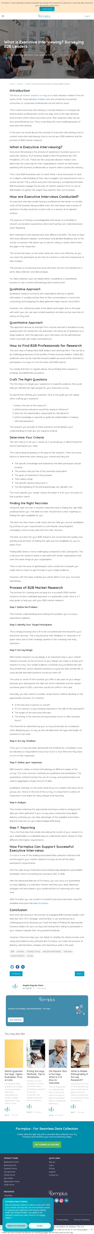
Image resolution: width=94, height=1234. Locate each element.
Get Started (15, 1020)
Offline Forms (9, 1175)
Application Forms (11, 1162)
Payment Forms (10, 1168)
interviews (68, 951)
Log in (87, 16)
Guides (20, 84)
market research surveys (35, 95)
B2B (12, 951)
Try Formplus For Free (47, 1144)
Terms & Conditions (82, 1220)
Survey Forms (9, 1172)
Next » (79, 974)
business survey (33, 951)
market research (17, 956)
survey (30, 956)
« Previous (16, 974)
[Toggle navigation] (3, 16)
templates (43, 903)
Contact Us (53, 1175)
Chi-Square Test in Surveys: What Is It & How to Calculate (58, 1077)
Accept (39, 1226)
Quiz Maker (8, 1178)
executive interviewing (52, 951)
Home (12, 84)
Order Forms (9, 1185)
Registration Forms (11, 1181)
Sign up (52, 1162)
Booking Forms (10, 1165)
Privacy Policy (62, 1220)
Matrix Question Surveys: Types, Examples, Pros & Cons (14, 1075)
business (20, 951)
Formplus (14, 855)
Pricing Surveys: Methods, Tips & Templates (36, 1074)
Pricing (51, 1168)
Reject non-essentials (16, 1226)
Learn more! (47, 9)
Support (52, 1172)
